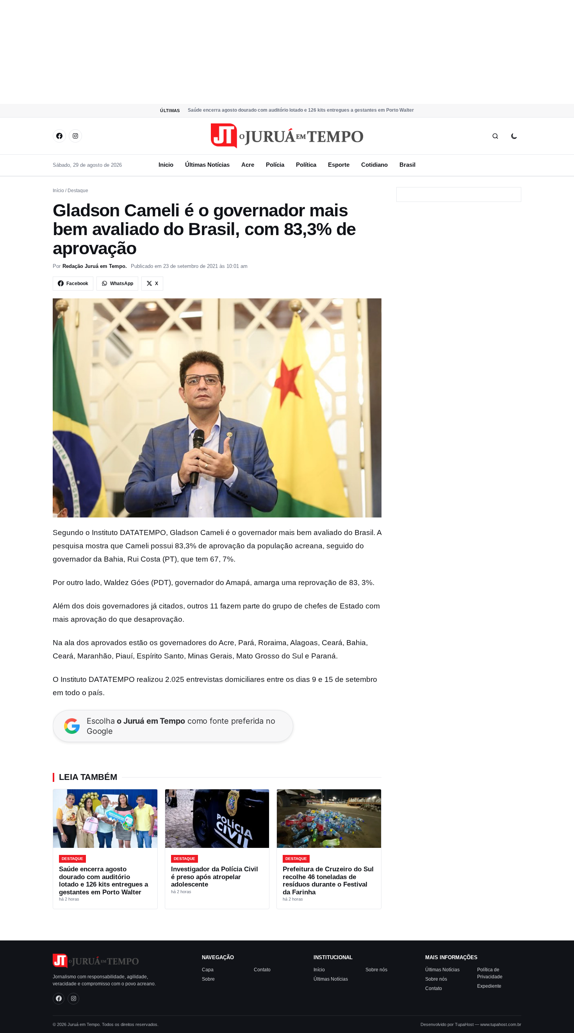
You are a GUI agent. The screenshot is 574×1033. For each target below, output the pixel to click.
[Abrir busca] (495, 135)
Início (58, 190)
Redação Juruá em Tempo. (94, 266)
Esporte (338, 164)
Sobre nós (376, 969)
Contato (262, 969)
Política (306, 164)
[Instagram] (75, 136)
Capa (208, 969)
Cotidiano (374, 164)
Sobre (208, 979)
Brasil (407, 164)
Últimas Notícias (207, 164)
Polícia (275, 164)
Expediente (489, 986)
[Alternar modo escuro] (513, 135)
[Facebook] (59, 136)
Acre (247, 164)
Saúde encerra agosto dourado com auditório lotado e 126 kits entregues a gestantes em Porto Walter (301, 110)
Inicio (166, 164)
